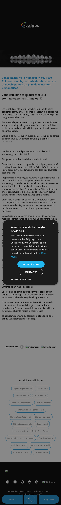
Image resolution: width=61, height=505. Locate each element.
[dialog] (30, 252)
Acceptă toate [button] (31, 264)
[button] (21, 279)
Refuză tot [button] (31, 272)
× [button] (53, 223)
